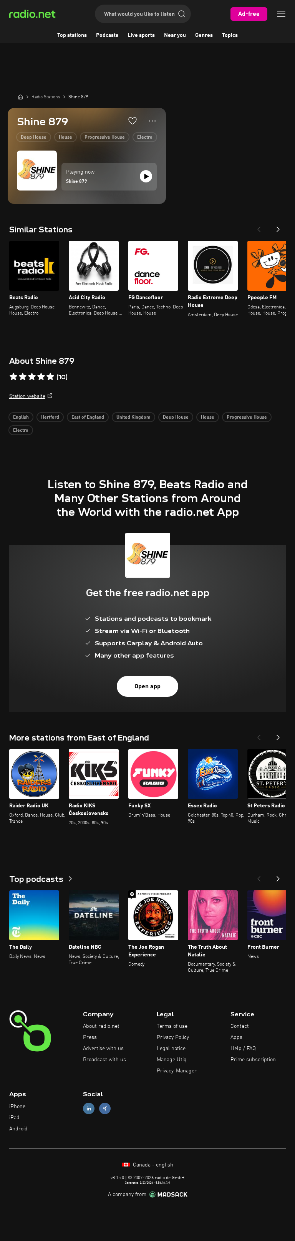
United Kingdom (133, 417)
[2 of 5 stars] (22, 376)
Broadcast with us (104, 1059)
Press (90, 1037)
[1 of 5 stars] (13, 376)
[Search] (181, 13)
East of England (87, 417)
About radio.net (101, 1026)
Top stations (72, 35)
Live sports (141, 35)
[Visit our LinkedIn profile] (89, 1109)
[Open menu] (281, 13)
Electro (144, 137)
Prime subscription (253, 1059)
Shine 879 (76, 181)
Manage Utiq (172, 1059)
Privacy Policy (173, 1037)
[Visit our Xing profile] (105, 1109)
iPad (14, 1117)
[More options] (152, 121)
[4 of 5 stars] (41, 376)
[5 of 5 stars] (50, 376)
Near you (175, 35)
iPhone (17, 1106)
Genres (204, 35)
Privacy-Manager (177, 1071)
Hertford (50, 417)
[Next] (278, 227)
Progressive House (105, 137)
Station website (27, 396)
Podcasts (107, 35)
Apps (236, 1037)
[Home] (20, 97)
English (21, 417)
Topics (230, 35)
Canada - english (152, 1165)
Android (18, 1129)
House (65, 137)
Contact (239, 1026)
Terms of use (172, 1026)
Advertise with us (103, 1048)
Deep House (33, 137)
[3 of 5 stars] (31, 376)
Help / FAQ (243, 1048)
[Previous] (259, 227)
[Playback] (146, 176)
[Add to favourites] (132, 120)
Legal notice (171, 1048)
